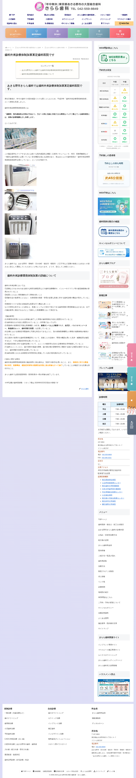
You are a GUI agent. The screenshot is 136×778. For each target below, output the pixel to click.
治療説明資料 (103, 613)
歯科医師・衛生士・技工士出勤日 (111, 524)
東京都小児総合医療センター (113, 498)
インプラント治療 (55, 723)
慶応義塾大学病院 (109, 504)
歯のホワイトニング (56, 713)
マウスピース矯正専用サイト (109, 650)
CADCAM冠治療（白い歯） (15, 739)
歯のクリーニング (11, 718)
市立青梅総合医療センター (112, 492)
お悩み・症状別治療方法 (107, 535)
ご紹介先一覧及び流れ (106, 556)
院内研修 (101, 550)
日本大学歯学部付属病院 (111, 489)
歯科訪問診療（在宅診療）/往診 (17, 760)
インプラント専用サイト (107, 645)
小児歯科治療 (10, 729)
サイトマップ (103, 628)
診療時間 (101, 587)
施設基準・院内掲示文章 (107, 623)
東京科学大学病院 (109, 501)
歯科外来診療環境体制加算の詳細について (38, 74)
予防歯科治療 (10, 734)
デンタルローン (98, 723)
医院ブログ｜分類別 (106, 571)
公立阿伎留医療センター (111, 483)
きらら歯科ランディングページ (110, 660)
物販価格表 (96, 718)
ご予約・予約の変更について (109, 602)
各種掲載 (37, 771)
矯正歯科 (51, 729)
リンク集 (101, 582)
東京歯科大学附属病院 (110, 486)
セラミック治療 (54, 718)
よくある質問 (103, 618)
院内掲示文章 (59, 771)
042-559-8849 (107, 454)
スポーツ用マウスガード (57, 744)
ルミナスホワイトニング (107, 655)
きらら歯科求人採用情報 (107, 665)
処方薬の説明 (103, 540)
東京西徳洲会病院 (109, 480)
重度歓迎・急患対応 (12, 755)
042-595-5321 (106, 457)
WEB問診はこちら (105, 597)
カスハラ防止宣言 (72, 771)
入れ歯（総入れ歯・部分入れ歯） (17, 749)
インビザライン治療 (56, 734)
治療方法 (101, 566)
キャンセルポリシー (106, 608)
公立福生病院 (107, 495)
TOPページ (102, 519)
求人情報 (101, 576)
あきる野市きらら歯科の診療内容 (111, 530)
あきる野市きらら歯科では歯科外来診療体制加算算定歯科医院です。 (48, 70)
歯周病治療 (9, 723)
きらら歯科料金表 (105, 545)
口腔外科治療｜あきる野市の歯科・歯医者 (21, 744)
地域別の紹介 (103, 592)
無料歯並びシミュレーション (59, 739)
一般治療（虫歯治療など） (15, 713)
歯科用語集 (102, 561)
